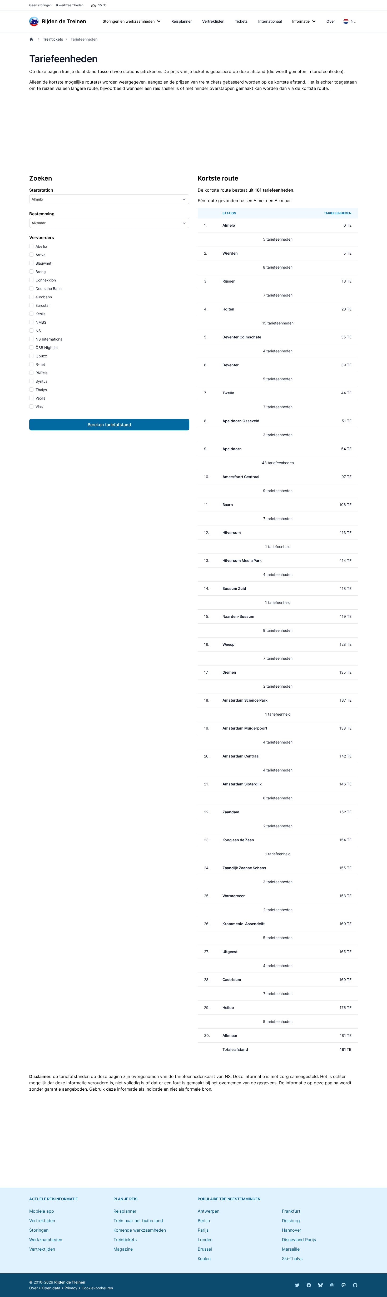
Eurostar (42, 305)
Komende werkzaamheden (139, 1230)
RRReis (40, 373)
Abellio (40, 246)
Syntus (40, 381)
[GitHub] (355, 1285)
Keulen (204, 1258)
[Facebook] (308, 1285)
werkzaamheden (69, 5)
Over (330, 21)
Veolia (40, 398)
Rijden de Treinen (69, 1282)
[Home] (32, 39)
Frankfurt (291, 1211)
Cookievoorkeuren (97, 1288)
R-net (39, 364)
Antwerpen (208, 1211)
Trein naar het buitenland (138, 1220)
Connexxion (45, 280)
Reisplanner (181, 21)
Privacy (70, 1288)
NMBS (40, 322)
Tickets (241, 21)
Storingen (38, 1230)
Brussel (205, 1249)
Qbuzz (40, 356)
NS (37, 330)
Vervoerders (41, 237)
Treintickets (53, 39)
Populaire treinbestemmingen (229, 1199)
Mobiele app (41, 1211)
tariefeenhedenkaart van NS (203, 1076)
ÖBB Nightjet (46, 347)
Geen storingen (40, 5)
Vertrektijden (213, 21)
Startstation (41, 190)
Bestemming (41, 213)
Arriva (40, 254)
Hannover (291, 1230)
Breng (40, 271)
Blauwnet (42, 263)
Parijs (203, 1230)
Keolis (39, 314)
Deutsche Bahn (48, 288)
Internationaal (270, 21)
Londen (205, 1239)
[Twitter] (297, 1285)
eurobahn (43, 297)
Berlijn (204, 1220)
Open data (51, 1288)
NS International (48, 339)
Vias (38, 406)
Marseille (291, 1249)
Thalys (40, 389)
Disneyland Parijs (299, 1239)
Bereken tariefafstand (109, 424)
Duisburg (291, 1220)
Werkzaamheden (45, 1239)
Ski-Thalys (292, 1258)
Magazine (123, 1249)
